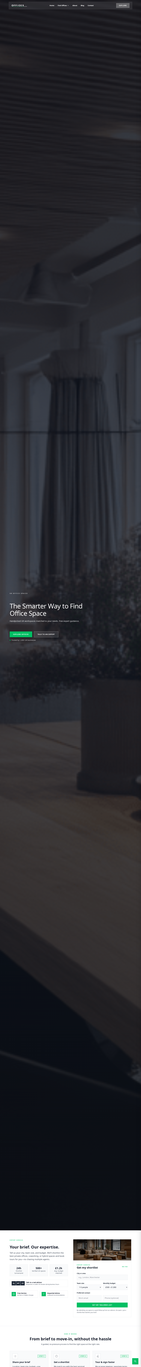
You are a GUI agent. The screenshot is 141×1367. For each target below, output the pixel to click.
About (74, 5)
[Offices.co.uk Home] (19, 5)
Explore (123, 5)
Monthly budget (109, 1283)
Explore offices (21, 634)
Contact (91, 5)
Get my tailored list (102, 1305)
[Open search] (135, 1361)
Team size (80, 1283)
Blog (82, 5)
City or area (81, 1273)
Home (52, 5)
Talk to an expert (46, 634)
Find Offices (62, 5)
